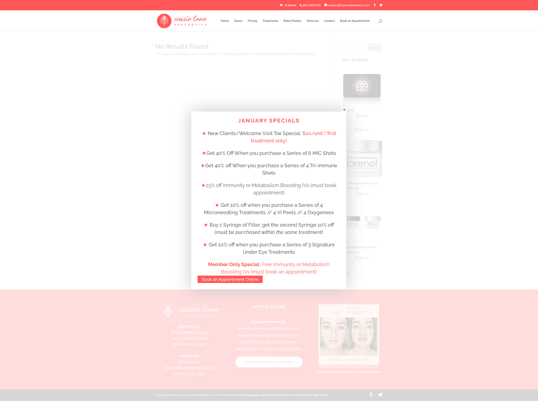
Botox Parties (292, 21)
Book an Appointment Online (230, 279)
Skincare (313, 21)
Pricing (252, 21)
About (238, 21)
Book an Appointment (354, 21)
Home (225, 21)
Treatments (270, 21)
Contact (329, 21)
